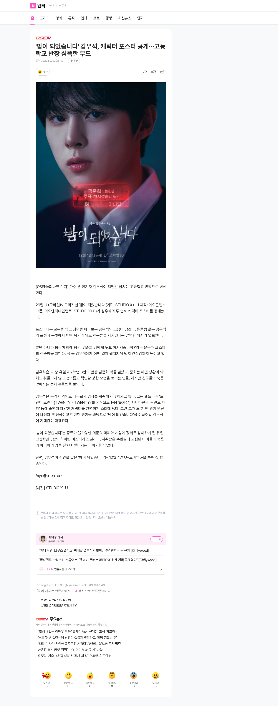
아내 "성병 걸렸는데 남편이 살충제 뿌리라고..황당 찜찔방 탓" (77, 638)
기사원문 (74, 60)
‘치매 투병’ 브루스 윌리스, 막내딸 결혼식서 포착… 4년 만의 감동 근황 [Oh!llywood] (94, 551)
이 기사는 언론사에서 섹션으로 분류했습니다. (76, 591)
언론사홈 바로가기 (60, 569)
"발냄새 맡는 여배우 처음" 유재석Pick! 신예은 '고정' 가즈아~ (77, 632)
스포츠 (62, 6)
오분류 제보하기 (107, 517)
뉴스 (52, 6)
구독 (158, 538)
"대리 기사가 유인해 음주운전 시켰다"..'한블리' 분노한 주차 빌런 (79, 644)
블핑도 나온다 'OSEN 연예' (56, 600)
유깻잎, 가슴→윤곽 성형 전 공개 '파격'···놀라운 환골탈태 (74, 656)
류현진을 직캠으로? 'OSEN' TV (59, 605)
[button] (162, 72)
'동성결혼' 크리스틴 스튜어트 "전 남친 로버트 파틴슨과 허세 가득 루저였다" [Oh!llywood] (98, 560)
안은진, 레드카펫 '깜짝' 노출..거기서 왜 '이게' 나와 (70, 650)
